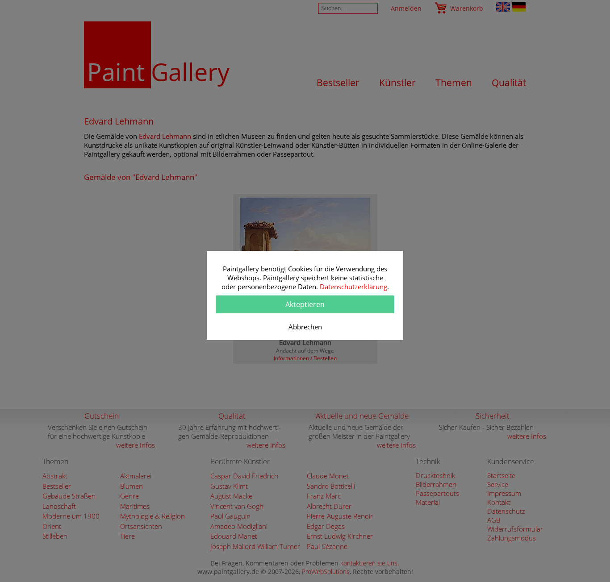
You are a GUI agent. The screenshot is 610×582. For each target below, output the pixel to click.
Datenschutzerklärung (353, 286)
